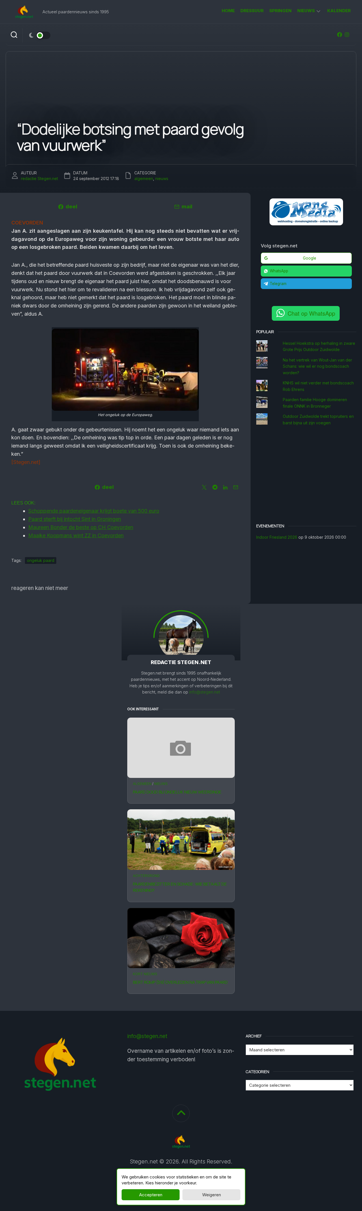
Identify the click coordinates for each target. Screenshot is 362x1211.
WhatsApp (279, 271)
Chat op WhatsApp (311, 313)
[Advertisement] (306, 475)
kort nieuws (145, 974)
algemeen (142, 784)
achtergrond (146, 876)
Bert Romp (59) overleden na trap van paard (180, 982)
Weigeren (211, 1194)
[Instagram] (347, 34)
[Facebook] (339, 34)
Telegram (278, 283)
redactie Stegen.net (39, 178)
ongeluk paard (40, 560)
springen (280, 10)
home (228, 10)
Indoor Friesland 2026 (276, 537)
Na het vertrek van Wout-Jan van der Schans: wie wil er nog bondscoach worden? (317, 366)
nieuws (306, 10)
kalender (339, 10)
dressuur (252, 10)
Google (309, 258)
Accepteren (150, 1194)
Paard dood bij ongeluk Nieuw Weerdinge (177, 792)
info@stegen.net (204, 692)
